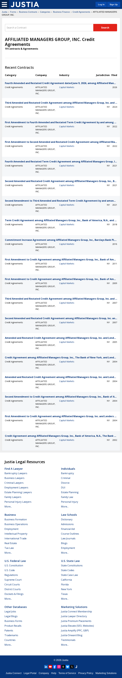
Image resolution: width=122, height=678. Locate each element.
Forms (13, 12)
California (66, 579)
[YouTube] (50, 666)
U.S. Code (9, 570)
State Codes (67, 570)
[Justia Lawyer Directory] (76, 666)
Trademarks (11, 635)
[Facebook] (54, 666)
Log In (101, 4)
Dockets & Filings (14, 594)
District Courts (12, 589)
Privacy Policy (85, 673)
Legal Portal (30, 673)
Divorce (65, 482)
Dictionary (66, 519)
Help (53, 673)
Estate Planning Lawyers (18, 492)
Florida (65, 584)
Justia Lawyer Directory (74, 616)
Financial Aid (68, 529)
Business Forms (13, 621)
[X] (72, 666)
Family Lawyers (12, 497)
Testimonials (68, 640)
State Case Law (69, 575)
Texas (64, 594)
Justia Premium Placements (76, 621)
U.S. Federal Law (15, 561)
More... (8, 506)
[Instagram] (59, 666)
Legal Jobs (10, 611)
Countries (9, 640)
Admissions (67, 524)
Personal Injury (69, 501)
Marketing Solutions (74, 607)
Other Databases (15, 607)
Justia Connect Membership (76, 611)
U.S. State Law (70, 561)
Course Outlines (70, 533)
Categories (45, 12)
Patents (8, 630)
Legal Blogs (11, 616)
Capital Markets (66, 87)
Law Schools (69, 514)
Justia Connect (13, 673)
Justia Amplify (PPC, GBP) (75, 630)
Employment (11, 529)
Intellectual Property (15, 533)
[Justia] (25, 4)
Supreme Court (13, 579)
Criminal (65, 478)
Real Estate (10, 543)
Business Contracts (28, 12)
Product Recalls (12, 625)
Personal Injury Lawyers (17, 501)
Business (10, 514)
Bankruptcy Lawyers (15, 473)
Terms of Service (67, 673)
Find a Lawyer (13, 468)
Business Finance (61, 12)
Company (44, 673)
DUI (63, 487)
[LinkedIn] (46, 666)
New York (66, 589)
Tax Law (9, 548)
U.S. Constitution (13, 565)
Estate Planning (70, 492)
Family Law (67, 497)
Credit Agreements (81, 12)
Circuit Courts (12, 584)
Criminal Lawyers (14, 482)
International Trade (15, 538)
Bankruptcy (67, 473)
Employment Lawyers (16, 487)
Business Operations (16, 524)
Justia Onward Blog (71, 635)
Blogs (64, 543)
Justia (4, 12)
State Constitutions (72, 565)
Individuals (68, 468)
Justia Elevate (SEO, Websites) (77, 625)
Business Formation (15, 519)
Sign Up (114, 4)
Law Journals (68, 538)
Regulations (11, 575)
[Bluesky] (67, 666)
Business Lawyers (14, 478)
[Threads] (63, 666)
